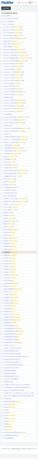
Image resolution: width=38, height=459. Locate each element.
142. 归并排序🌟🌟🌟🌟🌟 (8, 415)
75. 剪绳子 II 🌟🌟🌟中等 (8, 226)
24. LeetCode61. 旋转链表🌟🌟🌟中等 (11, 83)
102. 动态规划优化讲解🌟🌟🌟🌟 (10, 303)
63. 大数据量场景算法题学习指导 (9, 193)
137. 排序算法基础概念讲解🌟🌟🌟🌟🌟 (11, 401)
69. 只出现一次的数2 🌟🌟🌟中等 (10, 209)
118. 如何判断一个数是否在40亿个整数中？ (12, 348)
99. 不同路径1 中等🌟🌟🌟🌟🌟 (9, 294)
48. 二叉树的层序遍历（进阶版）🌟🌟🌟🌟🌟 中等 (14, 150)
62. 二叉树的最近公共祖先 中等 (9, 190)
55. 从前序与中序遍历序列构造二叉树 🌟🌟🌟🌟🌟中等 (15, 170)
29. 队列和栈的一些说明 (7, 97)
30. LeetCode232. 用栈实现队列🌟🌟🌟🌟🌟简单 (14, 100)
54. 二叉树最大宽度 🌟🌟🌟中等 (9, 167)
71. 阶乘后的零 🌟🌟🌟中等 (8, 215)
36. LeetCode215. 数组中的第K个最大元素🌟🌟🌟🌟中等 (15, 117)
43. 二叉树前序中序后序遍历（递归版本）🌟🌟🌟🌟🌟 (15, 136)
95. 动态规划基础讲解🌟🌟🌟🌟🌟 (10, 283)
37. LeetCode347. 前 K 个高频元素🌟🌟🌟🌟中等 (13, 119)
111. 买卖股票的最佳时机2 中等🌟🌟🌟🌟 (12, 328)
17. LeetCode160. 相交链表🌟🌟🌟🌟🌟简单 (12, 63)
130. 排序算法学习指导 (7, 381)
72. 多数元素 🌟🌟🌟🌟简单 (9, 218)
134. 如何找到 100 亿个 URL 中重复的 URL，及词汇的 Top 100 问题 (18, 393)
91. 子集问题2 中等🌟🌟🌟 (8, 272)
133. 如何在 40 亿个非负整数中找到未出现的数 (13, 390)
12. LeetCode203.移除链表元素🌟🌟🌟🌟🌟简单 (13, 49)
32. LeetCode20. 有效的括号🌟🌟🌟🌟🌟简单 (13, 105)
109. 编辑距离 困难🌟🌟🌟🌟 (9, 322)
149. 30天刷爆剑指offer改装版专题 (10, 435)
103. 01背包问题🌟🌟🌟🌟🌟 (9, 305)
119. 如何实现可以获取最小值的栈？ (10, 350)
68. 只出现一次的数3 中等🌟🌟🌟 (10, 207)
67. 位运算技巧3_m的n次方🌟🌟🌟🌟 (11, 204)
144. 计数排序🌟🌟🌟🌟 (8, 421)
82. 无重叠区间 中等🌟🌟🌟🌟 (9, 246)
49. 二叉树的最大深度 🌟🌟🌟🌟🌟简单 (11, 153)
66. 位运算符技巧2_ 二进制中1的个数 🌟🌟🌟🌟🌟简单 (15, 201)
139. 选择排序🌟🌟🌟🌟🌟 (8, 407)
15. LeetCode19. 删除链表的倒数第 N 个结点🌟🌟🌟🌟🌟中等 (17, 58)
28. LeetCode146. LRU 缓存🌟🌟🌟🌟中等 (12, 94)
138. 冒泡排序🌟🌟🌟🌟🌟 (8, 404)
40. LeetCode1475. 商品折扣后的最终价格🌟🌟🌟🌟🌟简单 (16, 128)
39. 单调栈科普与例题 (7, 125)
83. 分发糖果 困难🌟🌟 (7, 249)
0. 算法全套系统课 (6, 15)
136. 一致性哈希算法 (7, 398)
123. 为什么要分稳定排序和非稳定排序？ (11, 362)
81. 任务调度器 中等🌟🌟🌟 (8, 243)
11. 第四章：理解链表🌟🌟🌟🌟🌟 (10, 46)
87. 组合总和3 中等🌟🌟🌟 (8, 260)
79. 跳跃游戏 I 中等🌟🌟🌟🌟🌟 (9, 238)
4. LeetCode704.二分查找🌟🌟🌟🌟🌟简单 (12, 27)
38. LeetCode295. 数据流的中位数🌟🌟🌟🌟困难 (13, 122)
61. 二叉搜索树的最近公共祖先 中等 (10, 187)
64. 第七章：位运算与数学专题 (9, 195)
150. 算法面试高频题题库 (8, 438)
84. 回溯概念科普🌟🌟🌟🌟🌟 (9, 252)
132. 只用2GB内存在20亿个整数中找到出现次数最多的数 (15, 387)
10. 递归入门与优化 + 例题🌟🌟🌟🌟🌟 (11, 43)
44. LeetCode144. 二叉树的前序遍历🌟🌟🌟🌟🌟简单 (15, 139)
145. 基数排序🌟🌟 (6, 424)
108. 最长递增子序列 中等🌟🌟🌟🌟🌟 (11, 319)
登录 (31, 2)
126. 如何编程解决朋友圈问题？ (9, 370)
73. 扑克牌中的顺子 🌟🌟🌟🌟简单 (10, 221)
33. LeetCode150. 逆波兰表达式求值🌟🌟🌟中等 (13, 108)
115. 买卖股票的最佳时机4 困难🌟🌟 (10, 339)
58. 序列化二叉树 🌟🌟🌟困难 (9, 178)
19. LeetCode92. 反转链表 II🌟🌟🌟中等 (11, 69)
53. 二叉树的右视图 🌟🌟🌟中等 (9, 164)
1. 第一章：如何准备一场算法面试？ (10, 18)
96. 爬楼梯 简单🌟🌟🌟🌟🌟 (9, 286)
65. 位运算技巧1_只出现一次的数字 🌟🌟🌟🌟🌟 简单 (15, 198)
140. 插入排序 (5, 409)
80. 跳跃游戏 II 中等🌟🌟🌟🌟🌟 (10, 240)
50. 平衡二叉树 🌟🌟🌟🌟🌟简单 (10, 156)
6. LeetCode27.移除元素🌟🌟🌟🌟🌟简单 (12, 32)
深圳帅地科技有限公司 (16, 448)
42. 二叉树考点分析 (6, 133)
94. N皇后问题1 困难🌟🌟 (8, 280)
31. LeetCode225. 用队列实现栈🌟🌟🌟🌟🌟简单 (14, 103)
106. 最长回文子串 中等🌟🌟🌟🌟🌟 (11, 314)
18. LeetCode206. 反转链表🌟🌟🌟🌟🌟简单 (12, 66)
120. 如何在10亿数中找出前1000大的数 (11, 353)
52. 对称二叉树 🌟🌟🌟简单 (8, 162)
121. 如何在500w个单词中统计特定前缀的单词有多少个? (15, 356)
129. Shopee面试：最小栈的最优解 (10, 379)
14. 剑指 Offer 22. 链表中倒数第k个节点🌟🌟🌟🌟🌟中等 (15, 55)
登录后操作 (6, 8)
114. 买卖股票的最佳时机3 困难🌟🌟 (10, 336)
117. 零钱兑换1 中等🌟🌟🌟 (8, 345)
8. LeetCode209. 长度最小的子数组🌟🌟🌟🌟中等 (14, 38)
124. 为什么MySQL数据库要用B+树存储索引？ (13, 364)
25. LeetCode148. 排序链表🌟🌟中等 (10, 86)
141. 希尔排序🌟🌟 (6, 412)
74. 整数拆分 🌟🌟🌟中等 (8, 223)
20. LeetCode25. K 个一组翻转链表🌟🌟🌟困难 (13, 72)
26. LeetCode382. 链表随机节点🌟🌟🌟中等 (12, 88)
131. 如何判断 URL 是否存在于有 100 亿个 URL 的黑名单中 (16, 384)
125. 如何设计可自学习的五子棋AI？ (10, 367)
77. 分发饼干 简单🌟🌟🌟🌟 (9, 232)
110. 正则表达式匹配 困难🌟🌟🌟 (10, 325)
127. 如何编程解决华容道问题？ (9, 373)
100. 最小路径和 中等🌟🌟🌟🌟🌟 (10, 297)
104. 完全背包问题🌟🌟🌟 (8, 308)
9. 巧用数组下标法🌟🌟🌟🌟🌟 (9, 41)
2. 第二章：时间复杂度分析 (8, 21)
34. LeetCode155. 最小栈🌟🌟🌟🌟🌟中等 (12, 111)
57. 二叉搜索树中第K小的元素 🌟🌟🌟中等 (12, 176)
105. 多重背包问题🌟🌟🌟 (8, 311)
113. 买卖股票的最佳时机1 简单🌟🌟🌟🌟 (12, 334)
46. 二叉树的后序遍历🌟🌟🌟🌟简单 (11, 145)
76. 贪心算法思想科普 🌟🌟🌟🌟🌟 (10, 229)
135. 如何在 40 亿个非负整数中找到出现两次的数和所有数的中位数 (18, 395)
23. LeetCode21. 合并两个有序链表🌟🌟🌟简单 (13, 80)
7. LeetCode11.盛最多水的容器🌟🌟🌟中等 (12, 35)
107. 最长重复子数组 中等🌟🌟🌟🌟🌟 (11, 317)
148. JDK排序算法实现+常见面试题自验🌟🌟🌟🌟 (14, 432)
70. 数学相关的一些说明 (7, 212)
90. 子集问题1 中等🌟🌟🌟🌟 (9, 269)
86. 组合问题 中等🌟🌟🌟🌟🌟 (9, 258)
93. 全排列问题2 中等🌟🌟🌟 (9, 277)
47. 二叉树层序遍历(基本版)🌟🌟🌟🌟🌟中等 (13, 148)
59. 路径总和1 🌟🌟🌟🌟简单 (9, 181)
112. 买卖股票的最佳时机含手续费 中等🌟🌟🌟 (13, 331)
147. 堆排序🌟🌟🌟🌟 (7, 429)
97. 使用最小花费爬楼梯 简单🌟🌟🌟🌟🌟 (12, 289)
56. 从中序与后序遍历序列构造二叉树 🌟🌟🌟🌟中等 (14, 173)
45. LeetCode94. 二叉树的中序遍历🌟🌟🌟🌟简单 (14, 142)
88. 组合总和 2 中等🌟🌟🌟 (8, 263)
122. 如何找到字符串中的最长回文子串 (11, 359)
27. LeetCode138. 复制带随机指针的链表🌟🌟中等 (14, 91)
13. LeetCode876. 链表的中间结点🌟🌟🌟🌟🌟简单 (14, 52)
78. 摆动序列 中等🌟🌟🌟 (8, 235)
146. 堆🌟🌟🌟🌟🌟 (7, 426)
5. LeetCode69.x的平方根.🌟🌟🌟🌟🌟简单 (12, 29)
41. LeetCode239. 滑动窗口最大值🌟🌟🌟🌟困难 (13, 131)
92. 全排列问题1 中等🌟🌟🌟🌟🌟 (10, 274)
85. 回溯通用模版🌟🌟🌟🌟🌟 (9, 255)
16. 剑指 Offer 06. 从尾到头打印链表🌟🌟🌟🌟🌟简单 (15, 60)
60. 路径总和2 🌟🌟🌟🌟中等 (9, 184)
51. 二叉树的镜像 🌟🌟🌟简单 (9, 159)
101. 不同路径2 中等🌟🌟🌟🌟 (9, 300)
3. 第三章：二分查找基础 (8, 24)
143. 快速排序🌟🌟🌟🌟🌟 (8, 418)
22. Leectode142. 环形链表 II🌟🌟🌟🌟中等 (12, 77)
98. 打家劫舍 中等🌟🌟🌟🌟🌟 (9, 291)
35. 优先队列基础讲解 (7, 114)
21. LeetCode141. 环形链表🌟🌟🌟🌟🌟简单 (12, 74)
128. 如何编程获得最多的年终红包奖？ (11, 376)
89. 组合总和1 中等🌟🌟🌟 (8, 266)
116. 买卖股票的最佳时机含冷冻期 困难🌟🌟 (12, 342)
